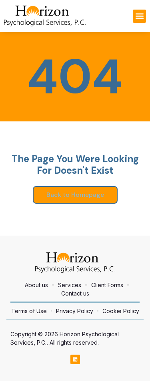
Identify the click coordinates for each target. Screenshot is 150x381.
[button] (139, 16)
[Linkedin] (75, 359)
